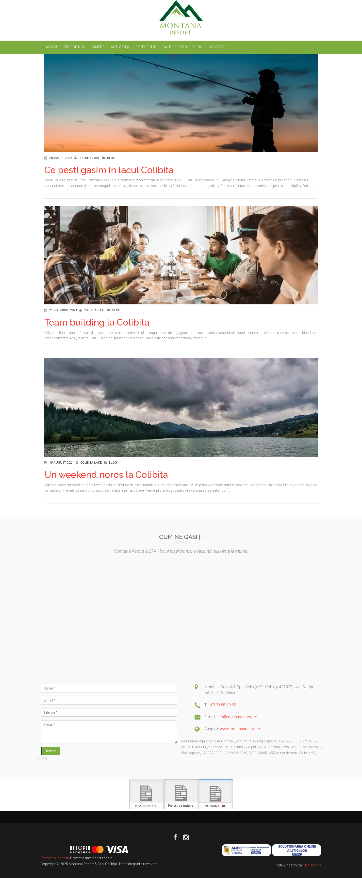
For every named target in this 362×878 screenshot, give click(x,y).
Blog (198, 47)
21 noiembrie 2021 (63, 310)
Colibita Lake (89, 158)
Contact (217, 47)
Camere (97, 47)
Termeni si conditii (55, 858)
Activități (120, 47)
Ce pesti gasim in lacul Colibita (109, 170)
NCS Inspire (312, 865)
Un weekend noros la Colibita (106, 474)
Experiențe (145, 47)
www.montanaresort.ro (240, 729)
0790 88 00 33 (223, 705)
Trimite (50, 751)
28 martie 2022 (60, 158)
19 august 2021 (61, 462)
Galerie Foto (175, 47)
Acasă (52, 47)
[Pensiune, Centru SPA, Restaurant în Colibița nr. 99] (181, 17)
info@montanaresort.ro (237, 717)
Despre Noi (74, 47)
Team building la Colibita (96, 322)
